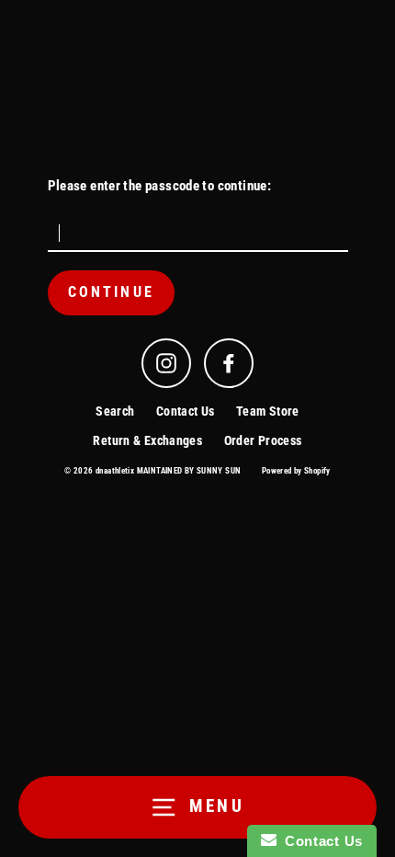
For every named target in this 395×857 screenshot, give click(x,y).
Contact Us (185, 411)
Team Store (267, 411)
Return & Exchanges (147, 440)
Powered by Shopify (296, 470)
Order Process (263, 440)
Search (115, 411)
